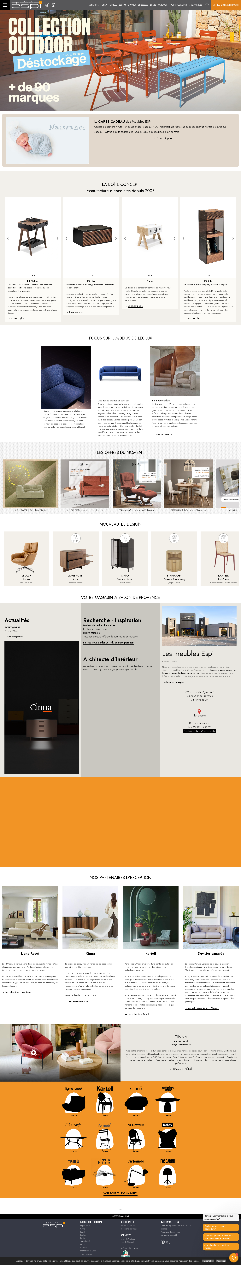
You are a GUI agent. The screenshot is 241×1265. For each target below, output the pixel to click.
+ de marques (195, 5)
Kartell (113, 5)
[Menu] (5, 5)
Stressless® (85, 1241)
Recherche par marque (129, 1228)
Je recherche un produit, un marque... (216, 1246)
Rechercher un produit (129, 1225)
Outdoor (162, 5)
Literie (153, 5)
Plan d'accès (199, 715)
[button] (233, 1257)
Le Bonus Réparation (129, 1248)
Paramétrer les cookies (170, 1231)
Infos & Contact (127, 1241)
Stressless (143, 5)
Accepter (221, 1261)
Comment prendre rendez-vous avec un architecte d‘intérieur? (218, 1237)
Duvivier (132, 5)
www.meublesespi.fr (169, 1235)
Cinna (104, 5)
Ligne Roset (94, 5)
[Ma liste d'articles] (207, 5)
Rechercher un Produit (227, 5)
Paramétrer (208, 1261)
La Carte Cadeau (127, 1238)
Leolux (122, 5)
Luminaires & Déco (178, 5)
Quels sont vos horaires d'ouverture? (215, 1227)
